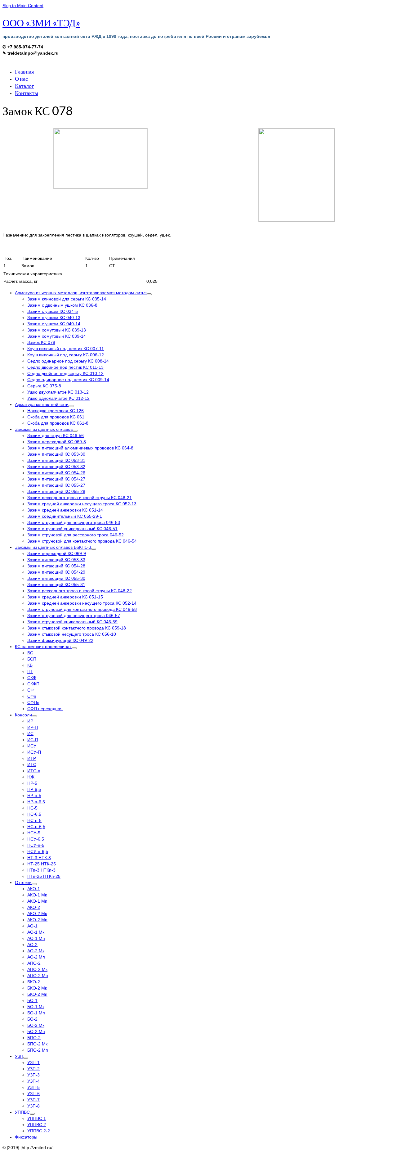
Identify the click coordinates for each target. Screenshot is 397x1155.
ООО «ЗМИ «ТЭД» (41, 22)
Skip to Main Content (22, 5)
